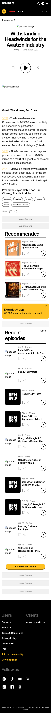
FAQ (4, 649)
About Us (6, 627)
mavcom (39, 199)
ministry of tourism (20, 204)
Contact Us (8, 643)
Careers (6, 622)
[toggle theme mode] (42, 3)
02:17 (5, 151)
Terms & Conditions (12, 633)
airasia (28, 199)
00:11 (5, 118)
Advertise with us (35, 622)
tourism (18, 199)
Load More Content (25, 566)
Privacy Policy (9, 638)
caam (6, 204)
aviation (7, 199)
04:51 (5, 168)
